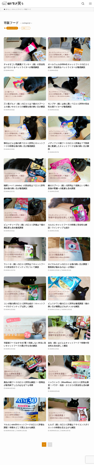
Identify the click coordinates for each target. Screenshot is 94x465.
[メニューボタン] (90, 3)
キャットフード (12, 28)
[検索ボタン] (83, 3)
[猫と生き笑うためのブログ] (13, 3)
